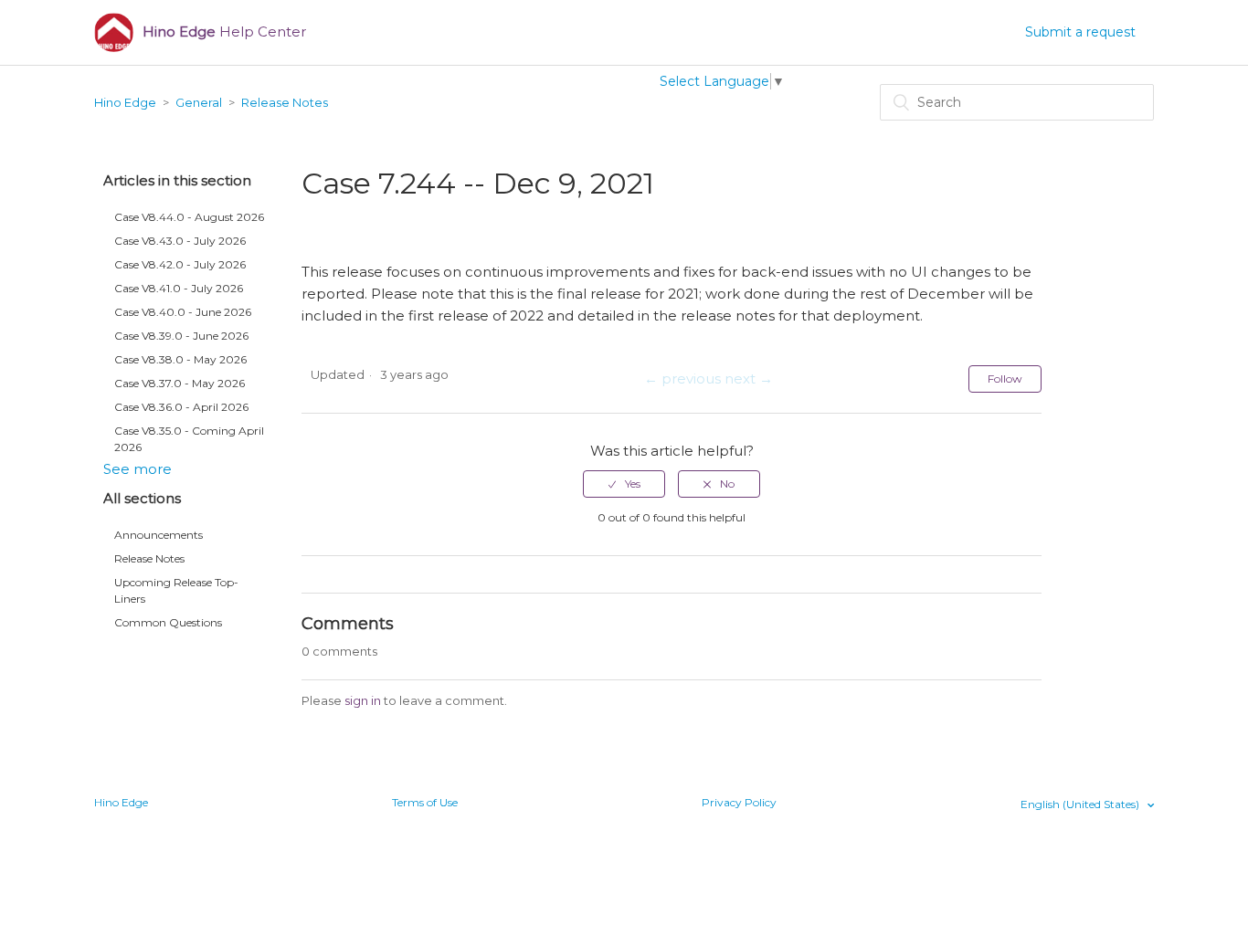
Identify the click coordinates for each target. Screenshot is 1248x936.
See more (137, 469)
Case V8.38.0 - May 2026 (180, 359)
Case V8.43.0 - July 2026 (180, 240)
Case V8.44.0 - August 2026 (189, 217)
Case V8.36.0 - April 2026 (181, 407)
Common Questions (168, 622)
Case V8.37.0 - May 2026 (179, 383)
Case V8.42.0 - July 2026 (180, 264)
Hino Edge (125, 102)
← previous (682, 378)
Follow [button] (1005, 378)
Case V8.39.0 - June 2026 (181, 335)
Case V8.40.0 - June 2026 (182, 312)
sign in (362, 700)
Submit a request (1080, 32)
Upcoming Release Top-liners (176, 590)
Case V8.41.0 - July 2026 (178, 288)
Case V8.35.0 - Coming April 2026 (189, 439)
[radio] (624, 484)
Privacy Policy (739, 802)
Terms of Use (425, 802)
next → (748, 378)
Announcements (158, 535)
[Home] (113, 32)
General (198, 102)
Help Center (224, 31)
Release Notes (284, 102)
